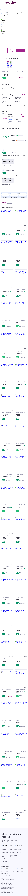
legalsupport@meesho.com (7, 891)
